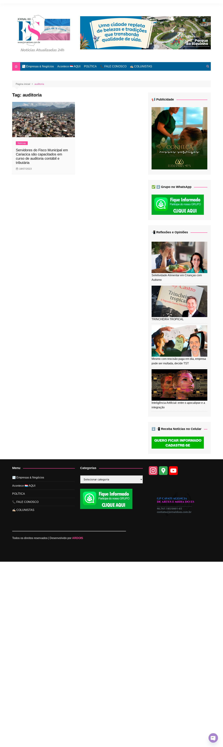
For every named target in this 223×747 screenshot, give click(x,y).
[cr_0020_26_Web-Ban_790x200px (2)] (145, 32)
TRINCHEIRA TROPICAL (168, 319)
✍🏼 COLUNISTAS (141, 66)
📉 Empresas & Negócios (38, 66)
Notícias (22, 143)
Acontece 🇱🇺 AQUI (68, 66)
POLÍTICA (90, 66)
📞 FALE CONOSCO (113, 66)
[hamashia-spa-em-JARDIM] (179, 138)
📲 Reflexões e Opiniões (170, 232)
